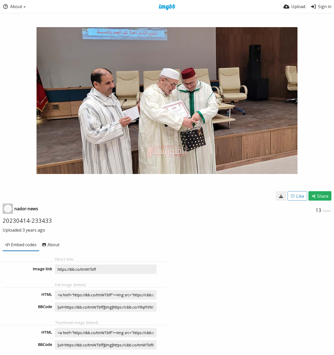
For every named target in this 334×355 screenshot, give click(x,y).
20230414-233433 (27, 220)
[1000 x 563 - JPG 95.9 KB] (281, 196)
